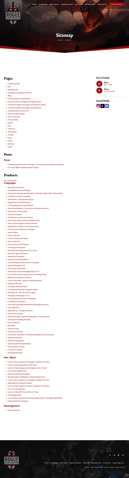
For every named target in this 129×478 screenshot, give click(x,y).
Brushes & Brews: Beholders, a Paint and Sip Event (26, 377)
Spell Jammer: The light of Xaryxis (20, 311)
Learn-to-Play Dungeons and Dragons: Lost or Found (27, 368)
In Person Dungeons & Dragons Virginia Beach (24, 108)
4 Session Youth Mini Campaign (19, 196)
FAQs (10, 138)
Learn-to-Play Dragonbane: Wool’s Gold (22, 365)
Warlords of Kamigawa (16, 341)
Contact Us (107, 463)
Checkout (11, 129)
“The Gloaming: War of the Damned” (21, 205)
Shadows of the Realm (16, 257)
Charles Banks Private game (18, 401)
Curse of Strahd (13, 236)
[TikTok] (103, 106)
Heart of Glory (13, 232)
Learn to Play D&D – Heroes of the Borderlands (25, 281)
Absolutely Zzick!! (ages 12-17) (18, 296)
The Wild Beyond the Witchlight (19, 190)
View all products (10, 180)
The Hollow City (13, 308)
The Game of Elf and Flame (17, 287)
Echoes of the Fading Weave (18, 260)
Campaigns (10, 183)
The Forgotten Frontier (16, 347)
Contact (11, 135)
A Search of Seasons (15, 350)
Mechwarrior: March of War (17, 211)
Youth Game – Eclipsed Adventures (20, 199)
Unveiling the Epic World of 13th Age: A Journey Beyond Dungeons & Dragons (36, 165)
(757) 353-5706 (109, 91)
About (10, 141)
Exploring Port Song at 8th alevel (20, 383)
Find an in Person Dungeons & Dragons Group (24, 102)
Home (60, 40)
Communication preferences (18, 111)
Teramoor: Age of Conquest (18, 254)
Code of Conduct (14, 84)
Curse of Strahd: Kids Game (18, 239)
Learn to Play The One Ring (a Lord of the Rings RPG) (27, 275)
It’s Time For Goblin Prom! (17, 371)
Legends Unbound (14, 284)
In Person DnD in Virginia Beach (19, 99)
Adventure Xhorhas (15, 338)
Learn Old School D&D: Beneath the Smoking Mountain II (28, 305)
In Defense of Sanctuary (17, 302)
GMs (9, 87)
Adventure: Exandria (15, 332)
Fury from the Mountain (16, 389)
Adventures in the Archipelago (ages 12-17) (23, 272)
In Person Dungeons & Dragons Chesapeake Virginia (27, 105)
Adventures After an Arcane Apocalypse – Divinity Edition (29, 317)
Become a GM (96, 463)
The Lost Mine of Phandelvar (18, 245)
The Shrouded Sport (15, 353)
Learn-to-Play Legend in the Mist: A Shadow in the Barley (29, 386)
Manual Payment (14, 410)
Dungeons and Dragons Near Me (19, 93)
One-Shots (10, 358)
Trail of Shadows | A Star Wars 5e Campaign (23, 263)
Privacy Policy (13, 120)
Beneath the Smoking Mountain (19, 320)
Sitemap (11, 144)
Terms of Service (14, 117)
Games (10, 123)
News (7, 160)
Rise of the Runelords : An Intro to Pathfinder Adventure (28, 208)
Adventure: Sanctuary (16, 187)
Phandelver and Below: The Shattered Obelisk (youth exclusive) (31, 335)
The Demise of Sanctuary (17, 269)
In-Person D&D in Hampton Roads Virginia (23, 168)
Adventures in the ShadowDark (19, 344)
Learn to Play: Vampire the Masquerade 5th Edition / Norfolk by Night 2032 (35, 398)
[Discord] (107, 106)
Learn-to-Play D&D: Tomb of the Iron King (23, 392)
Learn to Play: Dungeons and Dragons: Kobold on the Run (28, 362)
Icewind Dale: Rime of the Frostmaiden (22, 299)
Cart (9, 126)
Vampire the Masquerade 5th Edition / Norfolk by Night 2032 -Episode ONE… (35, 193)
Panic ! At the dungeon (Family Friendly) (22, 223)
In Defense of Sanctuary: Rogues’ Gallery (23, 290)
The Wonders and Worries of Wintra (20, 217)
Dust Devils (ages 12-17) (16, 266)
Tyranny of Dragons (15, 214)
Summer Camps (75, 463)
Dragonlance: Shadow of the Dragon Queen (23, 226)
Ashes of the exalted (15, 314)
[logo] (18, 460)
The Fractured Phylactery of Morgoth (21, 229)
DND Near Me (12, 90)
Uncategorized (12, 406)
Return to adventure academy (19, 374)
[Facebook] (110, 455)
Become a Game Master (16, 114)
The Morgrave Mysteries (16, 247)
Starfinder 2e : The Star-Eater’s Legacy (22, 293)
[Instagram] (98, 106)
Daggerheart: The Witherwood (19, 202)
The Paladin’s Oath (14, 395)
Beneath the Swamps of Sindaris (20, 278)
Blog (9, 96)
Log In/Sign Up (118, 463)
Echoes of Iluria (13, 329)
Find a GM (86, 463)
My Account (12, 132)
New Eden (11, 326)
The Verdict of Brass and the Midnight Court (24, 221)
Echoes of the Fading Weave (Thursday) (22, 251)
